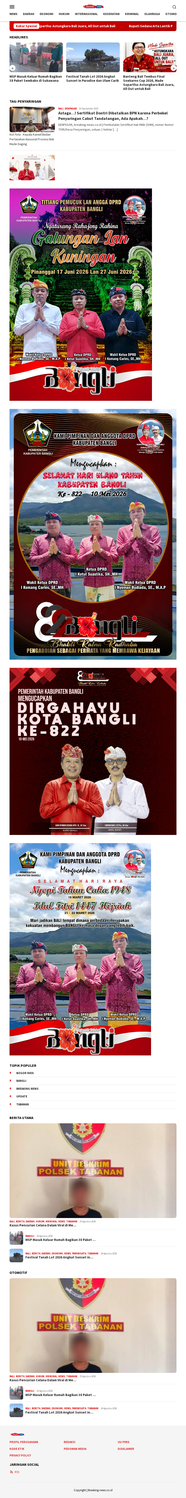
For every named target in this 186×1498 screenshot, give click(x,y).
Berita (20, 1221)
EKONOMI (57, 1253)
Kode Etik (17, 1449)
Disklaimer (126, 1449)
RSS (17, 1472)
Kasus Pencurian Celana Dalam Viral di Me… (43, 1225)
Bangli (21, 1081)
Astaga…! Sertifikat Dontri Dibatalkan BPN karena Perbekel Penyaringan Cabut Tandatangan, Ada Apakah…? (113, 115)
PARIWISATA (79, 1253)
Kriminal (51, 1221)
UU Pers (124, 1442)
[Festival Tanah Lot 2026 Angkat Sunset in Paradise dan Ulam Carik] (36, 57)
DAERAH (30, 1221)
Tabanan (22, 1104)
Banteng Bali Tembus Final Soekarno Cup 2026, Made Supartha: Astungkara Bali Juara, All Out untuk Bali (91, 82)
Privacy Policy (20, 1455)
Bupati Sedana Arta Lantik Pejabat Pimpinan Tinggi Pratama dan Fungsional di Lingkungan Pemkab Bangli (149, 82)
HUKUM (40, 1221)
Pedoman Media (75, 1449)
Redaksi (69, 1442)
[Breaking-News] (93, 6)
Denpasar (71, 108)
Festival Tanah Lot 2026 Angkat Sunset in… (59, 1257)
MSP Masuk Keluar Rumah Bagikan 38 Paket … (60, 1240)
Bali (61, 108)
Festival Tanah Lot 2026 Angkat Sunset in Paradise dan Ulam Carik (36, 78)
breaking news (27, 1089)
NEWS (61, 1221)
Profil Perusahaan (24, 1442)
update (21, 1096)
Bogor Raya (25, 1073)
